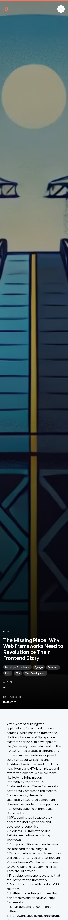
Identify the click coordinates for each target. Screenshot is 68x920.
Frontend (53, 667)
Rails (7, 673)
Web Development (35, 673)
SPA (18, 673)
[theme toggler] (49, 9)
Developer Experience (17, 667)
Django (39, 667)
